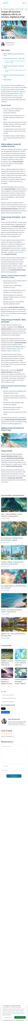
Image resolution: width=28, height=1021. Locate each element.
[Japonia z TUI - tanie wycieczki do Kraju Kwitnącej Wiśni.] (14, 624)
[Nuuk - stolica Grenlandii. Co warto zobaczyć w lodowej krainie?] (14, 505)
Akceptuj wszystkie (20, 1017)
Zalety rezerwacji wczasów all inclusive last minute (15, 70)
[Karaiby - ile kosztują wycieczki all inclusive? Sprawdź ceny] (14, 600)
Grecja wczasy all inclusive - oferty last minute (13, 66)
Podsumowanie (7, 79)
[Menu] (23, 2)
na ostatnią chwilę (15, 350)
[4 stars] (9, 733)
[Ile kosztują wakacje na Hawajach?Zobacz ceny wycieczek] (14, 576)
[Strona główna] (1, 9)
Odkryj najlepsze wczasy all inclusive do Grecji (13, 54)
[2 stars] (4, 733)
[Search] (25, 3)
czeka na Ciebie (18, 252)
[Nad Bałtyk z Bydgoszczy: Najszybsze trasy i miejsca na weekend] (7, 673)
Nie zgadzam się (8, 1017)
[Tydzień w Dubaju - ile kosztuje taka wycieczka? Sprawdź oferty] (14, 552)
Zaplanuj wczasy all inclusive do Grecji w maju (14, 75)
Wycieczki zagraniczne (9, 9)
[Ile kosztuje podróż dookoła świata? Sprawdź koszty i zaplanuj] (14, 528)
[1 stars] (2, 733)
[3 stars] (7, 733)
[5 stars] (11, 733)
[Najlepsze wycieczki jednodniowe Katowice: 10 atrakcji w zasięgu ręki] (7, 654)
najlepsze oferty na (18, 95)
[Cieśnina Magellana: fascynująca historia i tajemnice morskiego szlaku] (21, 673)
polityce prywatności (6, 1014)
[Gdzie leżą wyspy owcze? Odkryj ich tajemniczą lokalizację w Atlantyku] (21, 654)
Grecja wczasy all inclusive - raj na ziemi (13, 58)
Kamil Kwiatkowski (9, 42)
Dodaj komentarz (14, 776)
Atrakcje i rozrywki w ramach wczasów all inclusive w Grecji (15, 61)
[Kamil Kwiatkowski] (3, 44)
